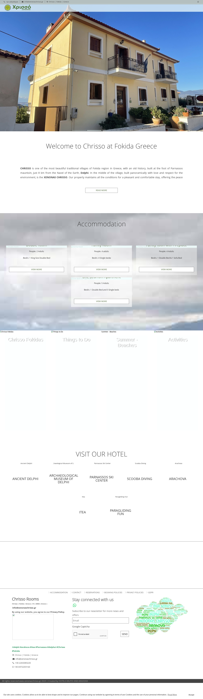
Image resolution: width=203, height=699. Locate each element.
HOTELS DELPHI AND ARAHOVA (73, 681)
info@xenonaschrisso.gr (33, 2)
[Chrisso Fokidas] (25, 335)
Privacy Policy (57, 612)
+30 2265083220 (12, 2)
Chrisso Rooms (17, 8)
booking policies (113, 592)
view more (36, 269)
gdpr (150, 592)
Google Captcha (81, 626)
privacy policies (135, 592)
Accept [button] (191, 695)
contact (76, 592)
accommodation (59, 592)
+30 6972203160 (22, 666)
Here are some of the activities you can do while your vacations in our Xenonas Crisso (177, 341)
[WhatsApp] (198, 2)
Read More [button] (172, 695)
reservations (93, 592)
